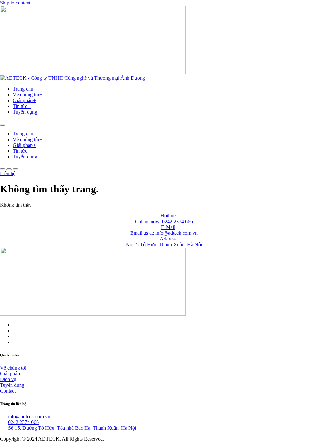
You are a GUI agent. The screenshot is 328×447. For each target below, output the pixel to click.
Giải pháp (24, 100)
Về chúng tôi (28, 94)
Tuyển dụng (27, 112)
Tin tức (22, 106)
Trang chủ (25, 89)
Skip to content (15, 2)
